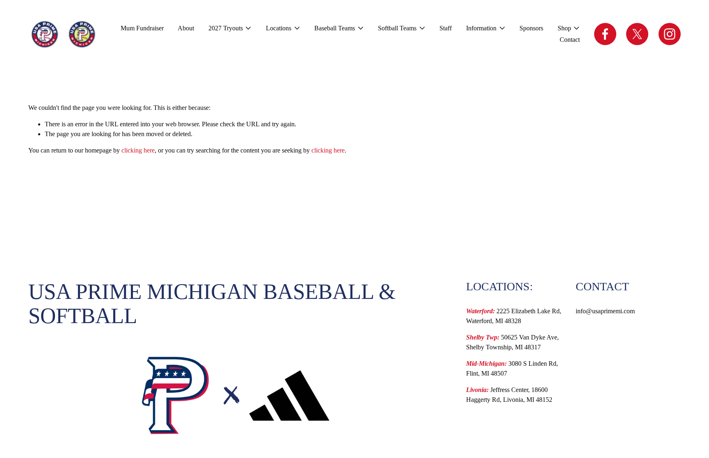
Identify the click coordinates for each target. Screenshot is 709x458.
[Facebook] (605, 34)
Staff (445, 28)
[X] (637, 34)
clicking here (138, 150)
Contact (570, 39)
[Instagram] (670, 34)
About (186, 28)
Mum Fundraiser (142, 28)
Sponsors (531, 28)
